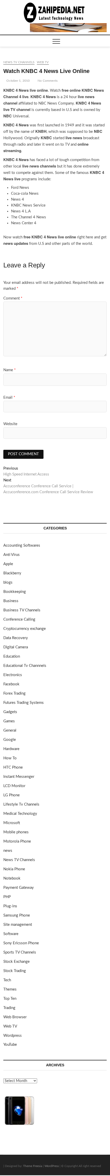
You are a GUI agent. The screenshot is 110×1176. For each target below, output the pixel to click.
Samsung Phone (16, 915)
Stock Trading (14, 971)
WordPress (52, 1166)
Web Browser (15, 1017)
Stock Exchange (16, 962)
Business (10, 601)
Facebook (11, 684)
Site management (17, 925)
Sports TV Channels (19, 952)
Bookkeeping (14, 592)
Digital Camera (15, 647)
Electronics (12, 675)
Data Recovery (15, 638)
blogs (8, 582)
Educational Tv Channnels (24, 666)
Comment (12, 298)
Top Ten (9, 999)
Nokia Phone (14, 869)
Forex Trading (14, 693)
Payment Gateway (18, 888)
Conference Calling (19, 619)
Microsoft (11, 823)
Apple (8, 564)
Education (11, 656)
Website (10, 424)
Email (9, 397)
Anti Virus (11, 555)
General (9, 730)
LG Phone (11, 795)
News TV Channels (19, 62)
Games (9, 721)
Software (10, 934)
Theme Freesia (32, 1166)
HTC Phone (13, 767)
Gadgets (10, 712)
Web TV (43, 62)
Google (9, 740)
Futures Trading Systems (23, 703)
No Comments (47, 80)
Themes (10, 989)
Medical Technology (20, 814)
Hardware (11, 749)
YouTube (10, 1045)
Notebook (11, 878)
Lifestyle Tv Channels (21, 804)
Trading (9, 1008)
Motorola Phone (17, 841)
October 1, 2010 (18, 80)
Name (9, 370)
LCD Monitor (14, 786)
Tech (7, 980)
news (7, 851)
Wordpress (12, 1036)
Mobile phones (16, 832)
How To (10, 758)
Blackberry (12, 573)
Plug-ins (10, 906)
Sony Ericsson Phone (21, 943)
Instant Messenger (18, 777)
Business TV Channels (21, 610)
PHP (7, 897)
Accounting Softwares (21, 545)
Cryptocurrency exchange (24, 629)
